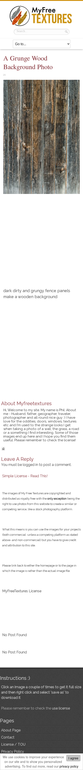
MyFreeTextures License (21, 591)
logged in (30, 465)
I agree (73, 758)
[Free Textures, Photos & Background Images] (41, 15)
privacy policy (69, 766)
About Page (11, 730)
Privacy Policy (12, 751)
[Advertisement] (41, 242)
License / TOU (13, 744)
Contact (7, 737)
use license (61, 708)
